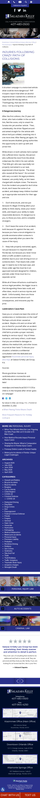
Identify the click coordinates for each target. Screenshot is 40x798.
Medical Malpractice (12, 532)
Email (20, 2)
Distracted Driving (11, 502)
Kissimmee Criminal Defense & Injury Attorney (16, 42)
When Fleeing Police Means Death (18, 409)
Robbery (7, 546)
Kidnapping (9, 530)
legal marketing (19, 788)
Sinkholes (8, 551)
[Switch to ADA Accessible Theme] (3, 789)
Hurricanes (8, 528)
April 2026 (8, 472)
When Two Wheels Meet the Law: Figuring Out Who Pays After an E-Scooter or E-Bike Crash (21, 432)
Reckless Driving (11, 544)
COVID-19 (8, 494)
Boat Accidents (10, 485)
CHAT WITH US (10, 795)
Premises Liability (11, 539)
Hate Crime (8, 523)
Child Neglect (9, 492)
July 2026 (8, 465)
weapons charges (11, 565)
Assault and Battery (12, 480)
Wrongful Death (10, 567)
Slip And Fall (9, 553)
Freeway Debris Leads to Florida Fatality (20, 449)
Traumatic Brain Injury (13, 562)
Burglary (7, 487)
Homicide (8, 525)
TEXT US (30, 795)
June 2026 (8, 467)
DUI (6, 509)
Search (25, 2)
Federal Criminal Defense (14, 514)
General (7, 521)
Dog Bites (8, 504)
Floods (7, 516)
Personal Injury (7, 45)
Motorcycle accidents (12, 535)
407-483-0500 (20, 24)
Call (14, 2)
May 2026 (8, 470)
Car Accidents (9, 489)
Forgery (7, 518)
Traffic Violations (11, 560)
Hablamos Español (20, 5)
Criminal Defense (11, 496)
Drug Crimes (9, 507)
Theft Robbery (10, 558)
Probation (8, 542)
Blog (33, 42)
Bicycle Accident (10, 482)
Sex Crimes (9, 549)
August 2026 (9, 463)
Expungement (9, 511)
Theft (6, 556)
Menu (31, 2)
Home (8, 2)
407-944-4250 (20, 704)
